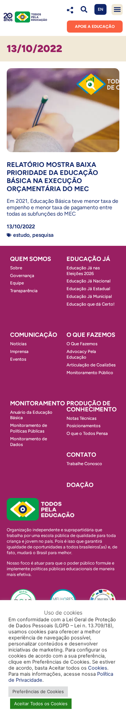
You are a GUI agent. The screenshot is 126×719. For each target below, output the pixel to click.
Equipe (17, 282)
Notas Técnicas (81, 418)
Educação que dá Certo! (91, 304)
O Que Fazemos (82, 343)
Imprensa (19, 351)
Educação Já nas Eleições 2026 (83, 270)
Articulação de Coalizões (91, 364)
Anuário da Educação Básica (31, 415)
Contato (81, 454)
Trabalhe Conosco (84, 463)
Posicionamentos (83, 425)
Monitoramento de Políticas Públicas (28, 428)
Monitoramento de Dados (28, 441)
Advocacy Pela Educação (81, 354)
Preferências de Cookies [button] (38, 691)
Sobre (16, 267)
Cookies (97, 668)
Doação (80, 485)
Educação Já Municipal (89, 296)
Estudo (21, 235)
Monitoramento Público (90, 372)
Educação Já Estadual (88, 288)
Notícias (18, 343)
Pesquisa (42, 235)
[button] (83, 9)
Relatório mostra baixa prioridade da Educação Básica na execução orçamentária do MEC (52, 177)
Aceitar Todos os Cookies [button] (41, 703)
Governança (22, 275)
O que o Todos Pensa (87, 433)
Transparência (24, 290)
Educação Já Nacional (89, 280)
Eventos (18, 359)
